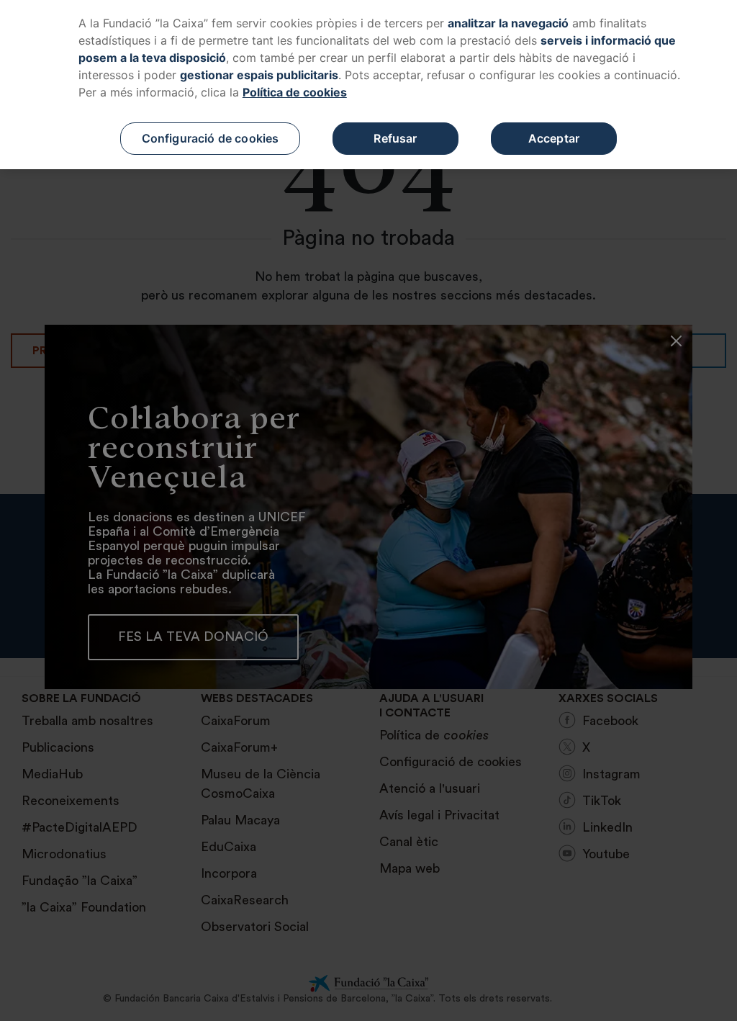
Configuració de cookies (210, 138)
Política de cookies (295, 92)
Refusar (395, 138)
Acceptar (553, 138)
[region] (368, 84)
